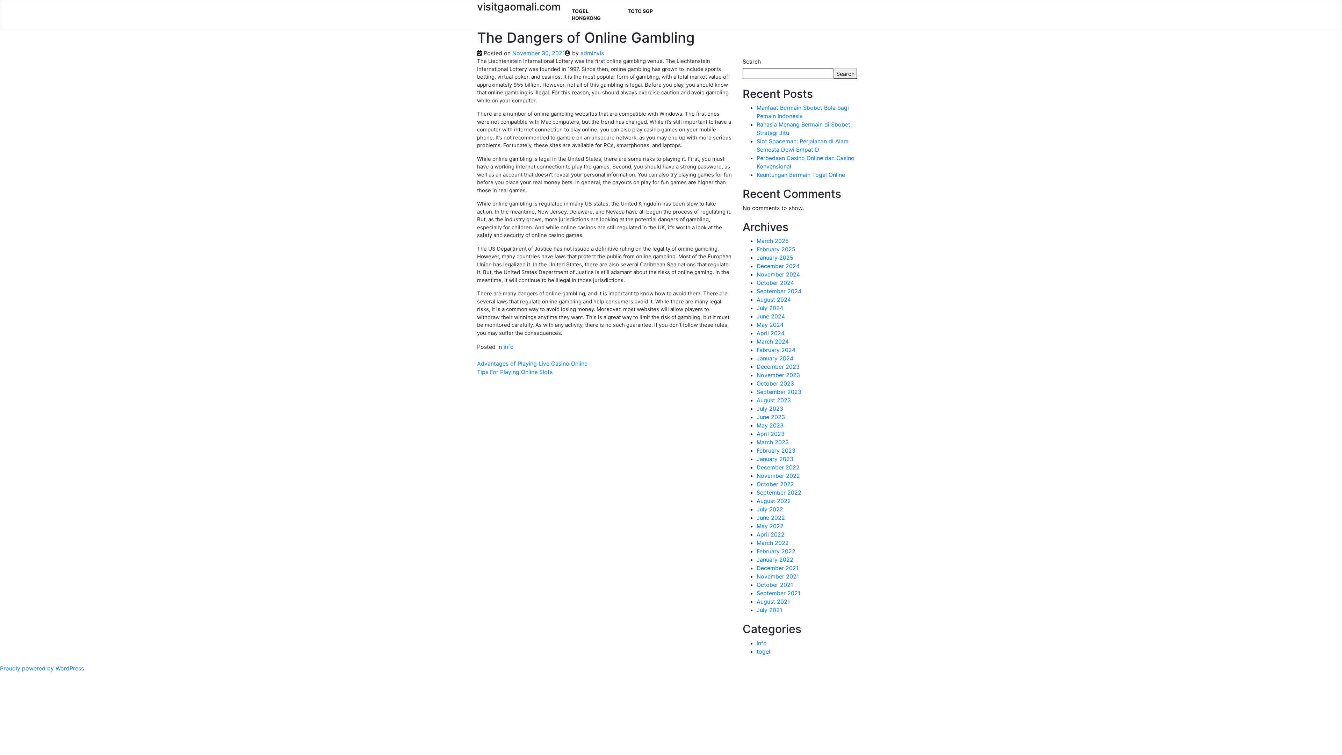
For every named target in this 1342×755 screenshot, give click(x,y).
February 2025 (776, 249)
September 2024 (779, 291)
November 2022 (778, 475)
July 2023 (770, 408)
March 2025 (773, 240)
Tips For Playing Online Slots (515, 371)
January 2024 (775, 358)
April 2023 (771, 433)
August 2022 (774, 500)
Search (752, 61)
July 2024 (770, 307)
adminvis (592, 53)
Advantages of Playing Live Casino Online (532, 363)
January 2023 (775, 458)
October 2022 (775, 484)
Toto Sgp (640, 11)
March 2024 (773, 341)
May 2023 (770, 425)
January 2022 (775, 559)
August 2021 (773, 601)
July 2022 (770, 509)
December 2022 (778, 467)
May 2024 (770, 324)
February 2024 (776, 349)
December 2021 (778, 568)
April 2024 (771, 333)
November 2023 (778, 375)
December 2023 (778, 366)
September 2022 (779, 492)
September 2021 (778, 593)
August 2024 (774, 299)
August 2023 (774, 400)
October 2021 (775, 584)
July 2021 (769, 609)
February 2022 (776, 551)
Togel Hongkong (586, 14)
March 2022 (773, 542)
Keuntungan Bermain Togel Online (801, 174)
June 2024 (771, 316)
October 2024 (775, 282)
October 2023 (775, 383)
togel (763, 651)
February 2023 (776, 450)
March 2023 (773, 442)
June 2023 (771, 417)
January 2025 (775, 257)
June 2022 (771, 517)
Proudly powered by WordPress (42, 668)
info (509, 346)
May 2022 (770, 526)
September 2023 (779, 391)
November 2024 (778, 274)
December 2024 (778, 266)
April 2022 (771, 534)
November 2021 (778, 576)
